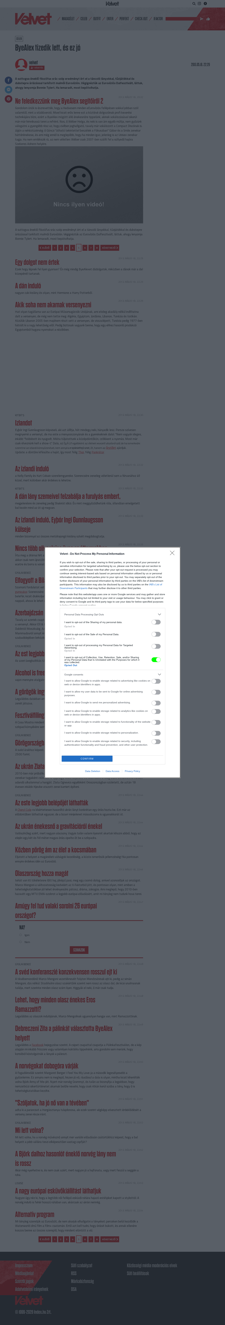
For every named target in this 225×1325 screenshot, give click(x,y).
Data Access (112, 771)
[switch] (156, 622)
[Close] (173, 554)
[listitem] (112, 614)
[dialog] (112, 662)
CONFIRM (87, 758)
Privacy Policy (132, 771)
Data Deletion (92, 771)
